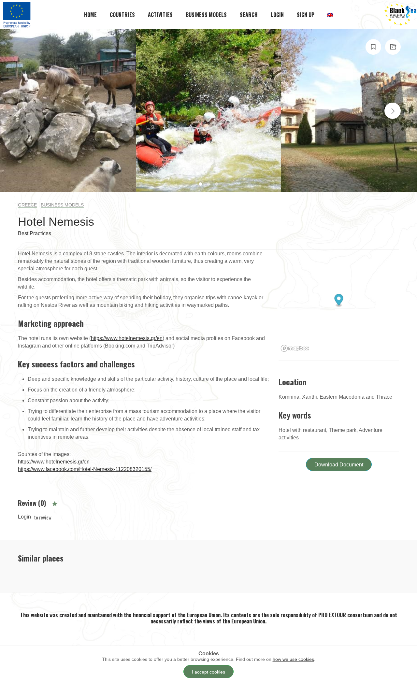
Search (249, 15)
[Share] (393, 47)
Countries (122, 15)
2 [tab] (209, 185)
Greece (27, 204)
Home (90, 15)
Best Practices (34, 233)
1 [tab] (201, 185)
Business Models (206, 15)
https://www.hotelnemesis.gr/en (127, 338)
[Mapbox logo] (294, 348)
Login (277, 15)
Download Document (338, 464)
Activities (160, 15)
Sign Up (305, 15)
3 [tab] (217, 185)
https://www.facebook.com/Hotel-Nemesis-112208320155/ (84, 469)
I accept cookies (208, 672)
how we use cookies (293, 659)
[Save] (373, 47)
